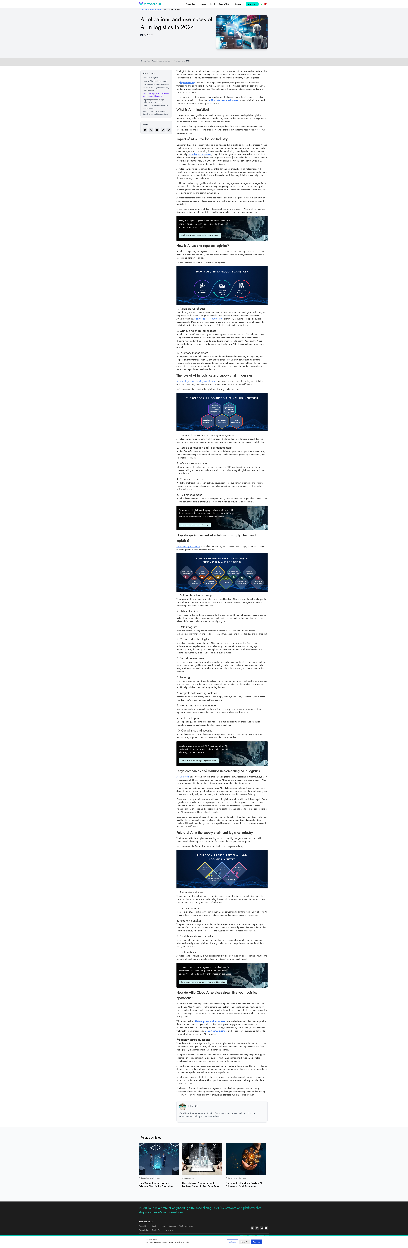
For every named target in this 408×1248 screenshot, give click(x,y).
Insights (163, 1226)
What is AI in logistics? (151, 77)
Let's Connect (252, 4)
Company (238, 4)
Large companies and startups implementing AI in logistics (153, 100)
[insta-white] (261, 1228)
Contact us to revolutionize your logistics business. (199, 760)
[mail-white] (252, 1228)
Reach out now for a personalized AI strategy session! (200, 235)
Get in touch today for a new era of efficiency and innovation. (203, 982)
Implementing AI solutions (188, 546)
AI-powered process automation (207, 318)
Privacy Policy (144, 1230)
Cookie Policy (157, 1230)
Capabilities (190, 4)
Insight (212, 4)
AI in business (182, 776)
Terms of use (170, 1230)
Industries (202, 4)
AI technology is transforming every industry (196, 381)
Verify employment (186, 1226)
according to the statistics (199, 154)
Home (142, 61)
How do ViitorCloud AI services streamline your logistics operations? (156, 112)
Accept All (257, 1242)
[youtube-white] (266, 1228)
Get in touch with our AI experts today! (194, 525)
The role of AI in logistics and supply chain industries (156, 89)
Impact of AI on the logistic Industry (155, 81)
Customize (232, 1242)
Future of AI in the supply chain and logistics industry (155, 106)
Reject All (244, 1242)
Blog (148, 61)
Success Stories (224, 4)
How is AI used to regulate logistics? (156, 84)
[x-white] (257, 1228)
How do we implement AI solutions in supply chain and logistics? (156, 94)
